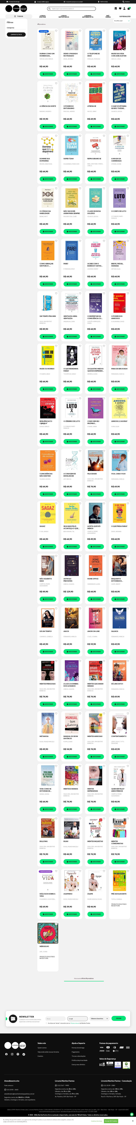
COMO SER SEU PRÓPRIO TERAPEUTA (93, 422)
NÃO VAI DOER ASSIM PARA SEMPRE (72, 212)
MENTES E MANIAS (71, 789)
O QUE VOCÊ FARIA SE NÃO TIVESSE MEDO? (118, 107)
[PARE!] (71, 250)
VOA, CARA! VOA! (118, 474)
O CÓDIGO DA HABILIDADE (45, 212)
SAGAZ (42, 526)
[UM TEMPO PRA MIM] (48, 303)
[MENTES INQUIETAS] (95, 828)
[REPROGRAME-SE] (95, 145)
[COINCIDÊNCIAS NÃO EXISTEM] (48, 460)
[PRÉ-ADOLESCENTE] (119, 880)
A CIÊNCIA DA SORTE (48, 106)
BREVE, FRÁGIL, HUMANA (117, 265)
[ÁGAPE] (95, 880)
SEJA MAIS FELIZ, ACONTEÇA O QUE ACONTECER (71, 527)
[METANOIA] (48, 723)
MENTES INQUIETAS (95, 841)
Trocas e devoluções (79, 1056)
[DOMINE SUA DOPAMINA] (48, 145)
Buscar (49, 9)
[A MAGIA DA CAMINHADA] (119, 145)
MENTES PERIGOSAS (47, 684)
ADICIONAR (49, 74)
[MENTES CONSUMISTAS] (119, 828)
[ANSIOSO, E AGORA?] (119, 408)
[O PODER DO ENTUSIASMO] (71, 93)
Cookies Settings (96, 1121)
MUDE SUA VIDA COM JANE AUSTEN (118, 55)
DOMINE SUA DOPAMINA (45, 160)
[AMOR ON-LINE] (95, 618)
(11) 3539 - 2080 (109, 1085)
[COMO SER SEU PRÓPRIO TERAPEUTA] (95, 408)
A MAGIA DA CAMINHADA (116, 160)
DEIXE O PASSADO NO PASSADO (71, 55)
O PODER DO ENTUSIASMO (69, 107)
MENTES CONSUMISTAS (117, 842)
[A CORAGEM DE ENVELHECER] (71, 460)
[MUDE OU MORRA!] (48, 355)
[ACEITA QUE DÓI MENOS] (95, 513)
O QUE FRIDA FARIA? (119, 526)
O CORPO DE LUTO (118, 211)
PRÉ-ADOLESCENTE (118, 894)
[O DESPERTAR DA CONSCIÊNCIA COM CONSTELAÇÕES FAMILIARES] (95, 303)
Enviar (118, 1018)
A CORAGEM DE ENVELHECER (70, 475)
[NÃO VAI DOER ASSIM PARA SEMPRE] (71, 198)
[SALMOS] (119, 618)
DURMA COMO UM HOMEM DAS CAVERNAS (47, 55)
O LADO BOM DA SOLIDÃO (94, 212)
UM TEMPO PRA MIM (48, 316)
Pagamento (76, 1052)
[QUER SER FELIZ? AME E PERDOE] (119, 775)
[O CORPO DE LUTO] (119, 198)
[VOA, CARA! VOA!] (119, 460)
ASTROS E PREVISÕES (68, 580)
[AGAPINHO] (71, 880)
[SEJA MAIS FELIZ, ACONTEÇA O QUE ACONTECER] (71, 513)
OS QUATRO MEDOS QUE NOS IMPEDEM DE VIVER (95, 370)
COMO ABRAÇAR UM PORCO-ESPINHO (46, 265)
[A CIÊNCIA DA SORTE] (48, 93)
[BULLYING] (48, 828)
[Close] (132, 1121)
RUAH (66, 841)
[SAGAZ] (48, 513)
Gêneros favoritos (97, 1018)
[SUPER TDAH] (71, 145)
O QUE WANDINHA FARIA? (71, 370)
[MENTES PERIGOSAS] (48, 670)
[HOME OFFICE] (95, 565)
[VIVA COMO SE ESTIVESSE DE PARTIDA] (48, 775)
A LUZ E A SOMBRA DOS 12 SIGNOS (71, 685)
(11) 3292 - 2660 (12, 1089)
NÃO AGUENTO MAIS (46, 580)
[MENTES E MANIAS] (71, 775)
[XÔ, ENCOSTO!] (119, 670)
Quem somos (42, 1048)
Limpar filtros (16, 34)
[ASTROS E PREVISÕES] (71, 565)
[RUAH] (71, 828)
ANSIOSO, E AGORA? (119, 421)
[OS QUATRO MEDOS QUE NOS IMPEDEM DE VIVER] (95, 355)
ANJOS (66, 631)
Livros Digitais (42, 16)
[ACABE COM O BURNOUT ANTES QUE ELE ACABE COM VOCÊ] (95, 250)
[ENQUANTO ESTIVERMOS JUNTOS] (119, 565)
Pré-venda (108, 16)
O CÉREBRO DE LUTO (72, 421)
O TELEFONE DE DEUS (93, 55)
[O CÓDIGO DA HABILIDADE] (48, 198)
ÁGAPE (90, 894)
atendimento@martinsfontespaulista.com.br (17, 1094)
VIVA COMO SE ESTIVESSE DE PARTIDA (45, 790)
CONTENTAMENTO (118, 736)
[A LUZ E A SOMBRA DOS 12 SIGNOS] (71, 670)
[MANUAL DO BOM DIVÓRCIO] (71, 723)
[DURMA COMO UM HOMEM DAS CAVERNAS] (48, 40)
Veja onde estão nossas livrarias (48, 1052)
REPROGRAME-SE (94, 159)
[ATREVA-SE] (95, 93)
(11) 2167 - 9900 (63, 1085)
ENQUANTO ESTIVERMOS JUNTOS (116, 580)
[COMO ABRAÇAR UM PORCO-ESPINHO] (48, 250)
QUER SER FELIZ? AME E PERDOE (117, 790)
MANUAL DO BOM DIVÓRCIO (71, 737)
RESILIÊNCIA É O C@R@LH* (46, 422)
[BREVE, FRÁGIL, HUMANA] (119, 250)
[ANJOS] (71, 618)
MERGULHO (44, 946)
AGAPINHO (68, 894)
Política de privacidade (79, 1060)
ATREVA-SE (91, 106)
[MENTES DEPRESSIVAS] (95, 775)
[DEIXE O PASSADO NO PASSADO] (71, 40)
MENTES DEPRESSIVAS (92, 790)
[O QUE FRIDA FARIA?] (119, 513)
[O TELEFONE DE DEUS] (95, 40)
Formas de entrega (78, 1048)
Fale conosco (8, 1085)
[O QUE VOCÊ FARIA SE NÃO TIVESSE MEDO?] (119, 93)
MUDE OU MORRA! (47, 369)
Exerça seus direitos (78, 1064)
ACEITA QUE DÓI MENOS (93, 527)
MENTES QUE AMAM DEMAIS (95, 685)
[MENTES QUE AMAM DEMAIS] (95, 670)
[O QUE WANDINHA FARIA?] (71, 355)
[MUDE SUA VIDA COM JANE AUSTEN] (119, 40)
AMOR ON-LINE (93, 631)
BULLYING (43, 841)
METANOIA (44, 736)
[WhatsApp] (132, 1114)
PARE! (66, 264)
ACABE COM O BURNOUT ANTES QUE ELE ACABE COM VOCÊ (95, 265)
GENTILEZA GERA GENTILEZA (70, 317)
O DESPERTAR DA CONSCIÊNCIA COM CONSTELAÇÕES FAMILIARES (95, 317)
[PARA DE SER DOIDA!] (119, 355)
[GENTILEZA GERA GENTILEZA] (71, 303)
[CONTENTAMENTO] (119, 723)
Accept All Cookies (111, 1121)
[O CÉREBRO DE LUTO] (71, 408)
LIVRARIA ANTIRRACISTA (87, 16)
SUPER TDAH (69, 159)
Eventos (40, 1056)
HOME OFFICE (92, 579)
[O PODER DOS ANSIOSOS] (119, 303)
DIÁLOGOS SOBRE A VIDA (47, 895)
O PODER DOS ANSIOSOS (116, 317)
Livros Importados (64, 16)
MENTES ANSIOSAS (94, 736)
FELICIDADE (92, 474)
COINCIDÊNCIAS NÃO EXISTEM (46, 475)
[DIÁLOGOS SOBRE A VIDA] (48, 880)
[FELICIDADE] (95, 460)
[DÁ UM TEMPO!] (48, 618)
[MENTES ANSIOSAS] (95, 723)
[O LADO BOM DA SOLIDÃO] (95, 198)
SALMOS (114, 631)
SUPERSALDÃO (125, 16)
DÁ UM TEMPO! (46, 631)
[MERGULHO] (48, 933)
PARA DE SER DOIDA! (119, 369)
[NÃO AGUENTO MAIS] (48, 565)
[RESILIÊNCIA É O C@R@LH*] (48, 408)
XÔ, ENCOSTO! (117, 684)
